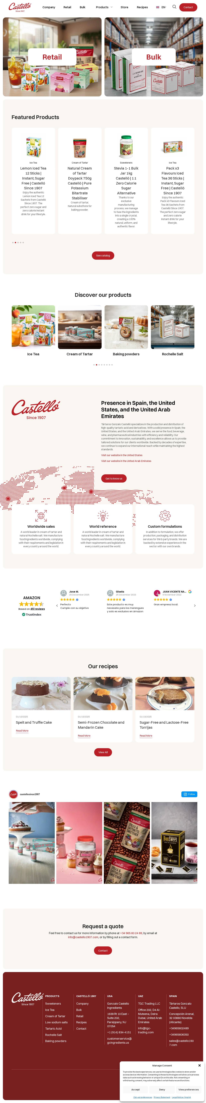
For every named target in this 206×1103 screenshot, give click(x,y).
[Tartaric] (20, 7)
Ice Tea (49, 1010)
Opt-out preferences (142, 1097)
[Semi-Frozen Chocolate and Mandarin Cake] (103, 693)
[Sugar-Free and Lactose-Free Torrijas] (164, 693)
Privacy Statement (162, 1097)
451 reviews (37, 609)
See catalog (103, 255)
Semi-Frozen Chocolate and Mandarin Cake (101, 725)
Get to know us (114, 478)
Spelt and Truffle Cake (34, 722)
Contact (188, 7)
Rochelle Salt (53, 1035)
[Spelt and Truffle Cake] (41, 693)
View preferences (188, 1089)
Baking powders (55, 1041)
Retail (67, 7)
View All (103, 752)
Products (102, 7)
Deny (162, 1089)
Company (48, 7)
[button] (199, 1065)
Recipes (142, 7)
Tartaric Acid (53, 1028)
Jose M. (74, 591)
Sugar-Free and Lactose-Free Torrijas (164, 725)
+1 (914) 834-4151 (119, 1032)
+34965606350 (179, 1034)
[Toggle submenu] (111, 7)
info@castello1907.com (83, 937)
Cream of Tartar (55, 1016)
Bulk (82, 7)
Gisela (120, 591)
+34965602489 (179, 1028)
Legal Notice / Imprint (181, 1097)
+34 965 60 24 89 (131, 933)
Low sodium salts (56, 1022)
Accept (135, 1089)
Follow (191, 794)
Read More (22, 730)
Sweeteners (53, 1003)
